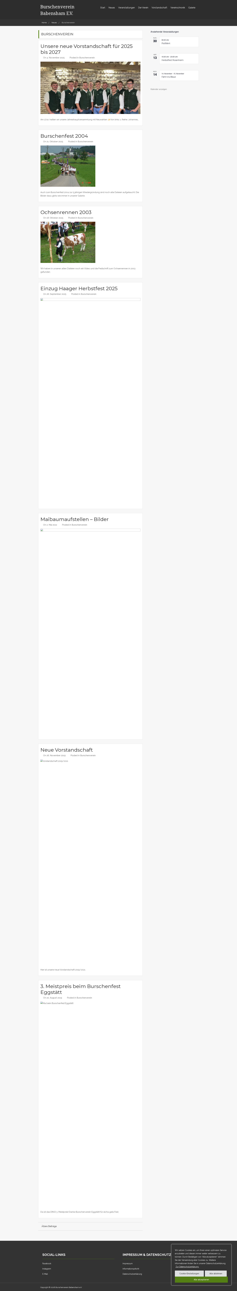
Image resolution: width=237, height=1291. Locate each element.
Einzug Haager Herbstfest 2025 (79, 288)
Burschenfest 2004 (64, 136)
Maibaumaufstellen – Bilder (74, 519)
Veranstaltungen (126, 7)
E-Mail (45, 1274)
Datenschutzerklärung (132, 1274)
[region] (201, 1265)
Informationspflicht (131, 1269)
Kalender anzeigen (159, 89)
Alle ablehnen (215, 1273)
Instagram (46, 1269)
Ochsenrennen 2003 (65, 212)
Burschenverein (87, 57)
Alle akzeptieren (201, 1280)
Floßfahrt (166, 43)
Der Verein (143, 7)
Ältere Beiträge (49, 1226)
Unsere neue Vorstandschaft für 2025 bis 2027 (86, 49)
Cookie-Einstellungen (189, 1273)
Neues (111, 7)
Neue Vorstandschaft (66, 750)
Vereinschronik (177, 7)
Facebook (46, 1263)
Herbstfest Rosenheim (173, 60)
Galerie (191, 7)
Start (102, 7)
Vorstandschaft (159, 7)
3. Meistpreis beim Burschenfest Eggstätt (80, 989)
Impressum (128, 1263)
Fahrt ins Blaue (169, 77)
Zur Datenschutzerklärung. (187, 1267)
